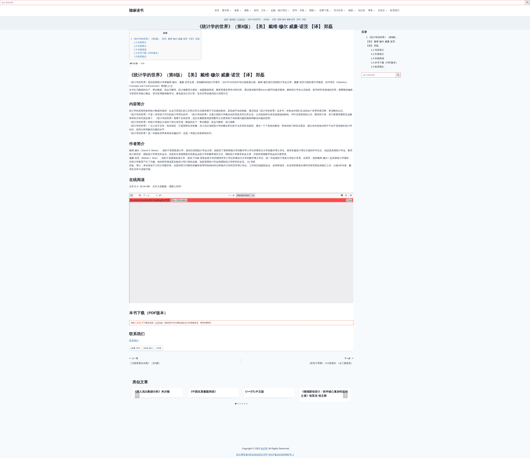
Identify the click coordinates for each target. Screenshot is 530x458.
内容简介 (140, 42)
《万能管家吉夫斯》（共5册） (145, 361)
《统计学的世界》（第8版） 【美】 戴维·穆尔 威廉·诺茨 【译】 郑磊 (165, 39)
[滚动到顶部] (513, 419)
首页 (217, 10)
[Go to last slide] (137, 394)
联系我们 (394, 10)
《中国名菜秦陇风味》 (203, 391)
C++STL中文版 (254, 391)
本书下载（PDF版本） (147, 53)
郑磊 (158, 348)
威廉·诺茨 (135, 348)
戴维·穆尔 (148, 348)
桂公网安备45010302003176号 (252, 454)
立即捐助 (159, 323)
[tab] (235, 403)
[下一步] (345, 394)
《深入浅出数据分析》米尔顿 (152, 391)
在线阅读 (140, 49)
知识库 (361, 10)
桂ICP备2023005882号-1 (281, 454)
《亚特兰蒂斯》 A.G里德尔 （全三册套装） (330, 361)
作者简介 (140, 46)
